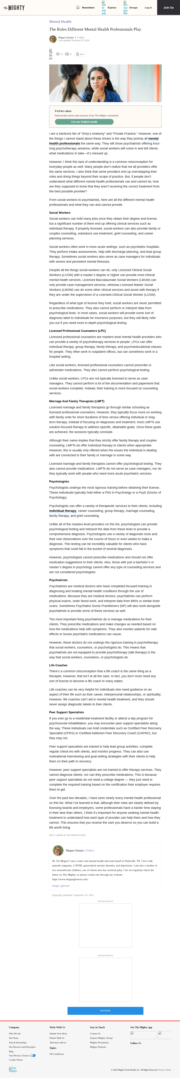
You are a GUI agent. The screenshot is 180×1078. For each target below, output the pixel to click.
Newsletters (88, 7)
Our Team (13, 1038)
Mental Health (60, 21)
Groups (133, 7)
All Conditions (57, 1054)
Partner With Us (57, 1038)
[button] (81, 37)
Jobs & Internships (18, 1042)
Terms (168, 1070)
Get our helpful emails (84, 121)
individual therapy (62, 511)
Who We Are (15, 1033)
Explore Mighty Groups (101, 1038)
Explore (112, 7)
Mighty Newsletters (99, 1042)
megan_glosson (60, 885)
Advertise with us (58, 1042)
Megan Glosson (66, 37)
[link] (14, 8)
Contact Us (95, 1033)
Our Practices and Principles (22, 1047)
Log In (148, 7)
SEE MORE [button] (105, 1011)
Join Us (168, 7)
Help (11, 1051)
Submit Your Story (58, 1033)
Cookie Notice (16, 1059)
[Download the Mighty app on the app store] (143, 1035)
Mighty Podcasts (98, 1047)
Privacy (161, 1070)
